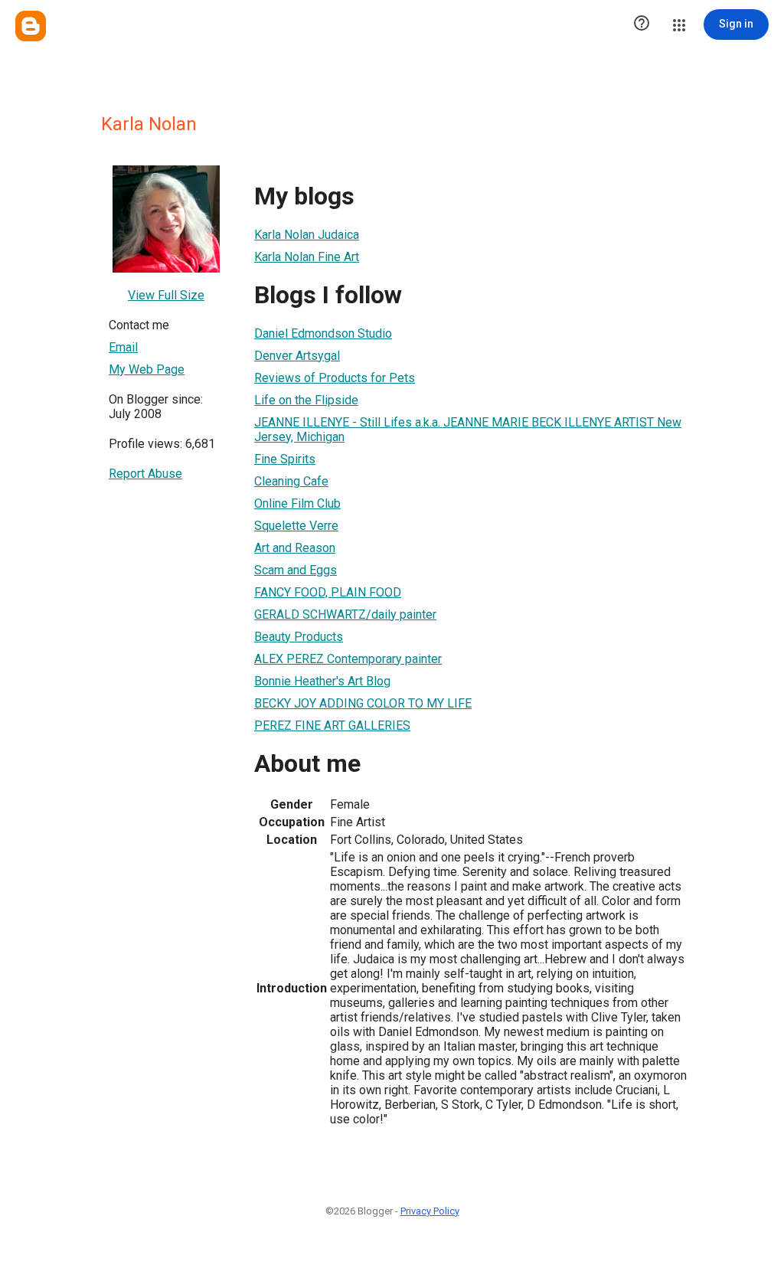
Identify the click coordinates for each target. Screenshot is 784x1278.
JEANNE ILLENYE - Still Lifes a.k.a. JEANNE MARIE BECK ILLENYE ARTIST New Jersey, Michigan (467, 429)
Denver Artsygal (297, 355)
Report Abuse (145, 473)
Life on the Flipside (306, 400)
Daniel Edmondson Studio (323, 333)
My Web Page (147, 369)
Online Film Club (297, 503)
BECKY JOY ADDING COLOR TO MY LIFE (363, 703)
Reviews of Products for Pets (334, 378)
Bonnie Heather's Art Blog (322, 681)
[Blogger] (30, 26)
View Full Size (166, 295)
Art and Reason (294, 548)
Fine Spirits (284, 459)
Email (123, 347)
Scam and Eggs (295, 570)
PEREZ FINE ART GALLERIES (332, 725)
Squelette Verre (296, 525)
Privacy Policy (429, 1211)
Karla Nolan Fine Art (306, 257)
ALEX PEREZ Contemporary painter (348, 659)
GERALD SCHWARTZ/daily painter (345, 614)
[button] (641, 24)
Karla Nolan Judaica (306, 234)
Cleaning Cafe (291, 481)
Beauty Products (298, 636)
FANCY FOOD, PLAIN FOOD (327, 592)
